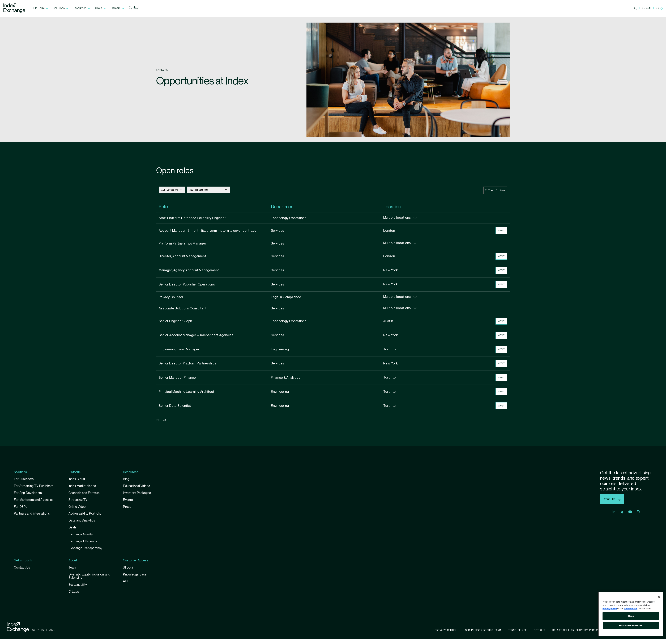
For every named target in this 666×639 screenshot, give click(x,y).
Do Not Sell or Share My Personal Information (586, 630)
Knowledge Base (135, 574)
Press (127, 506)
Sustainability (78, 584)
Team (72, 567)
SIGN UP (610, 499)
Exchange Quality (81, 534)
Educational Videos (136, 486)
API (125, 581)
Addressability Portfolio (85, 513)
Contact (134, 7)
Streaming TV (78, 500)
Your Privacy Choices (630, 625)
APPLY (501, 230)
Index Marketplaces (82, 486)
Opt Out (539, 630)
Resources (79, 8)
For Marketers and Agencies (33, 500)
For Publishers (24, 479)
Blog (126, 479)
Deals (72, 527)
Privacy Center (445, 630)
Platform (39, 8)
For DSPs (20, 506)
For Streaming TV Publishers (33, 486)
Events (128, 500)
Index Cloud (77, 479)
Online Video (77, 506)
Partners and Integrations (32, 513)
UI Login (128, 567)
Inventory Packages (137, 493)
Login (646, 7)
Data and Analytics (82, 520)
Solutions (59, 8)
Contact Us (22, 567)
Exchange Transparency (86, 548)
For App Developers (28, 493)
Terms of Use (517, 630)
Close (630, 616)
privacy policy (610, 608)
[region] (630, 614)
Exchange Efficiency (83, 541)
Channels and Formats (84, 493)
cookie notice (630, 608)
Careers (116, 8)
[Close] (659, 597)
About (98, 8)
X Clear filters (495, 190)
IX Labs (74, 591)
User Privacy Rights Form (482, 630)
